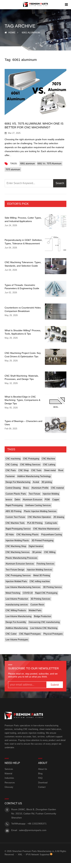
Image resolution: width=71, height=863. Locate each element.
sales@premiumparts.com (32, 830)
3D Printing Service (52, 587)
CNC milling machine (40, 581)
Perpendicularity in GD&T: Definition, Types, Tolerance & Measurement (23, 242)
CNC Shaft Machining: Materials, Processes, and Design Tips (22, 377)
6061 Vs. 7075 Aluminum (49, 163)
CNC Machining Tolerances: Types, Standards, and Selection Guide (23, 264)
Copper (55, 499)
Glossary (9, 787)
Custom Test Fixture (15, 517)
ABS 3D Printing (13, 511)
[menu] (66, 4)
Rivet (60, 470)
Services (9, 769)
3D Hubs (10, 534)
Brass (26, 488)
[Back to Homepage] (35, 4)
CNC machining (13, 458)
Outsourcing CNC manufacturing (44, 622)
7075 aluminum (13, 169)
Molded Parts (35, 610)
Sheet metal (50, 470)
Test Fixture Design (15, 569)
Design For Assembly (16, 622)
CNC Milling (49, 552)
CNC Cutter (11, 634)
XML (20, 854)
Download (42, 782)
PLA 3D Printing (34, 523)
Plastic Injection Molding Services (40, 511)
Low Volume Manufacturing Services (23, 587)
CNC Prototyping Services (18, 575)
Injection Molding (51, 494)
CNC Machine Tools (15, 523)
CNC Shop (23, 470)
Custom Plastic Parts (16, 494)
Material (8, 773)
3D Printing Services (40, 599)
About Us (42, 769)
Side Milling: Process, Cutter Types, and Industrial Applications (23, 219)
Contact (42, 787)
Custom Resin (37, 604)
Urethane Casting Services (38, 505)
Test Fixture (34, 494)
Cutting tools (51, 523)
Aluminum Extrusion (32, 499)
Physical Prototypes (53, 634)
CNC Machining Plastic (28, 534)
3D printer (36, 552)
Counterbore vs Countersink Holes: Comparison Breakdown (23, 309)
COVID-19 (28, 593)
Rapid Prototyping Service (18, 528)
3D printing (47, 482)
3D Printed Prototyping (42, 540)
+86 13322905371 (37, 823)
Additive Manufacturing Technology (34, 476)
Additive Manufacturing (17, 628)
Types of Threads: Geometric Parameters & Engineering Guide (22, 287)
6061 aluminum (27, 163)
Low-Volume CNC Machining (43, 628)
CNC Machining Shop (16, 546)
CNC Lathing (49, 464)
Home (11, 32)
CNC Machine (48, 458)
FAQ (40, 778)
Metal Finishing (13, 593)
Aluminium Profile (40, 488)
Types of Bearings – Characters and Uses (23, 423)
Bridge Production (42, 616)
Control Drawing (13, 488)
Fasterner (10, 476)
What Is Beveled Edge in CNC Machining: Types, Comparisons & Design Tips (22, 400)
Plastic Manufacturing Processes (21, 558)
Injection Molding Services (39, 569)
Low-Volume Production (17, 599)
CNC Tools (36, 470)
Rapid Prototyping (14, 505)
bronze (9, 499)
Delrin (17, 499)
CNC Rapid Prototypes (30, 634)
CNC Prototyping (31, 458)
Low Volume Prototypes (17, 639)
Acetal (36, 482)
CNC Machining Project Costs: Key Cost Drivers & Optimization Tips (23, 355)
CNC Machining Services (18, 552)
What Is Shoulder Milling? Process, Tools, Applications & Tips (23, 332)
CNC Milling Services (30, 464)
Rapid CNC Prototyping (46, 593)
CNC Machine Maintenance (46, 528)
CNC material (57, 488)
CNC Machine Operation (39, 517)
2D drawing (58, 517)
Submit (55, 684)
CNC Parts (11, 470)
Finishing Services (45, 563)
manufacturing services (17, 604)
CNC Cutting (12, 464)
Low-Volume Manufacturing (18, 616)
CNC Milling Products (16, 610)
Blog (40, 773)
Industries (9, 778)
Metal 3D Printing (41, 575)
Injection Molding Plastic (17, 540)
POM (47, 499)
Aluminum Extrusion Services (20, 563)
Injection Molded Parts (16, 581)
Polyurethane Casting (51, 534)
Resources (10, 782)
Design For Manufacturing (18, 482)
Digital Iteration (36, 546)
